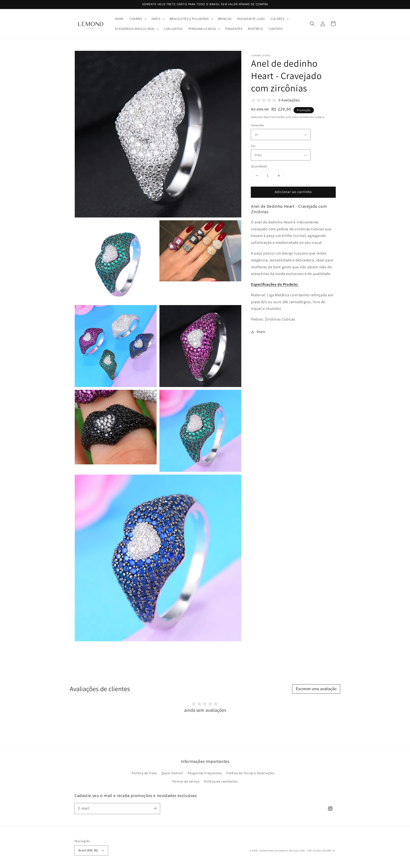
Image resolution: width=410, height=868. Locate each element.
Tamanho (257, 125)
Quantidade (259, 167)
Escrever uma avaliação (316, 689)
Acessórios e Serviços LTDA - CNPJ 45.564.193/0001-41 (305, 850)
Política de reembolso (221, 781)
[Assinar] (154, 808)
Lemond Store (266, 850)
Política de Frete (144, 773)
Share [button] (260, 332)
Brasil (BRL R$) (88, 850)
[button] (137, 19)
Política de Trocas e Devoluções (250, 773)
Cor (253, 146)
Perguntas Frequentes (205, 773)
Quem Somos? (172, 773)
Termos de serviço (186, 781)
